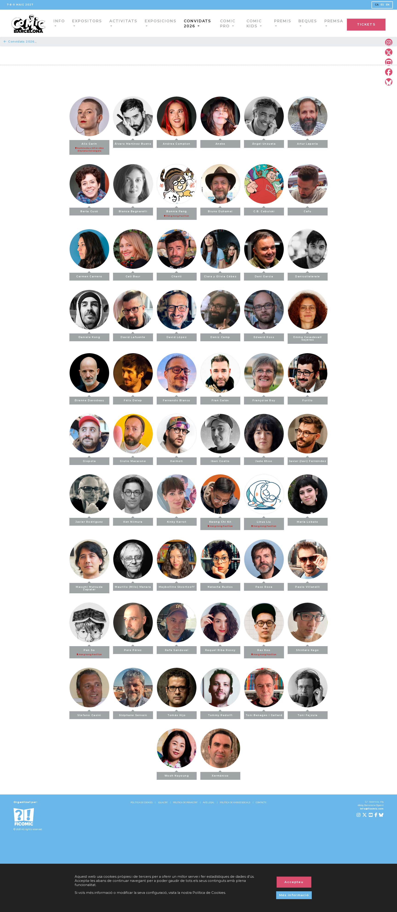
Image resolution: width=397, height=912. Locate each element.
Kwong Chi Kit (221, 523)
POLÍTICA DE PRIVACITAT (185, 802)
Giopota (89, 461)
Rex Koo (265, 652)
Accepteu (293, 882)
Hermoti (176, 461)
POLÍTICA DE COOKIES (141, 802)
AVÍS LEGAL (209, 802)
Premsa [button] (336, 23)
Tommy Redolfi (220, 715)
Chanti (176, 276)
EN (388, 4)
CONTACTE (261, 802)
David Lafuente (133, 337)
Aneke (220, 143)
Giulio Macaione (133, 461)
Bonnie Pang (177, 213)
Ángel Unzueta (264, 143)
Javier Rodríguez (89, 521)
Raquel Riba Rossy (220, 650)
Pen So (90, 652)
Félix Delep (133, 400)
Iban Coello (220, 461)
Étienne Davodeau (89, 400)
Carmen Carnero (89, 276)
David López (177, 337)
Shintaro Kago (307, 650)
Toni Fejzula (308, 715)
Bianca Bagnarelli (133, 211)
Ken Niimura (133, 521)
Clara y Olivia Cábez (220, 276)
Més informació (294, 895)
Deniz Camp (220, 337)
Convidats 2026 (21, 41)
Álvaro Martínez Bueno (133, 143)
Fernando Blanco (176, 400)
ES (382, 4)
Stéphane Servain (133, 715)
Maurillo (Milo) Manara (133, 586)
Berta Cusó (89, 211)
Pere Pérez (133, 650)
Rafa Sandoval (177, 650)
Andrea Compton (176, 143)
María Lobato (307, 521)
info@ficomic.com (372, 808)
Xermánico (220, 775)
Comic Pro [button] (223, 23)
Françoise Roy (263, 400)
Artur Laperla (307, 143)
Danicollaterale (307, 276)
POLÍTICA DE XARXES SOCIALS (235, 802)
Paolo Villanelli (307, 586)
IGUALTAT (163, 802)
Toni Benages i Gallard (264, 715)
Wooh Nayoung (176, 775)
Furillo (307, 400)
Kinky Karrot (176, 521)
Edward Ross (264, 337)
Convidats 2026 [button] (185, 23)
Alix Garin (90, 147)
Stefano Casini (89, 715)
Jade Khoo (263, 461)
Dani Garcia (264, 276)
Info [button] (48, 23)
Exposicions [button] (145, 23)
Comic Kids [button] (256, 23)
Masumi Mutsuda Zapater (89, 588)
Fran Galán (220, 400)
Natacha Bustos (220, 586)
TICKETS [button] (375, 23)
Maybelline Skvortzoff (177, 586)
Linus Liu (265, 523)
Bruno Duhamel (220, 211)
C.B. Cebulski (264, 211)
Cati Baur (133, 276)
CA (377, 4)
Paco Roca (264, 586)
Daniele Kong (89, 337)
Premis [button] (285, 23)
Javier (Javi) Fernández (307, 461)
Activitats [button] (110, 23)
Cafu (307, 211)
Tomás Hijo (176, 715)
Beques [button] (310, 23)
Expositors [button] (75, 23)
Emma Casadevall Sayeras (307, 338)
